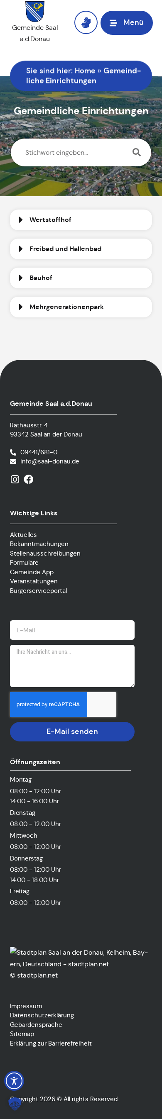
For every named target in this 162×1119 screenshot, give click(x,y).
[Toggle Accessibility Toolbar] (14, 1081)
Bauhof (40, 278)
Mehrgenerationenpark (66, 307)
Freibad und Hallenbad (65, 249)
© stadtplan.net (34, 975)
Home (85, 70)
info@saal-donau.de (49, 461)
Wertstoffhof (50, 220)
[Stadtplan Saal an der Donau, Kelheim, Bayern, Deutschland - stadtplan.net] (81, 964)
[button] (81, 220)
